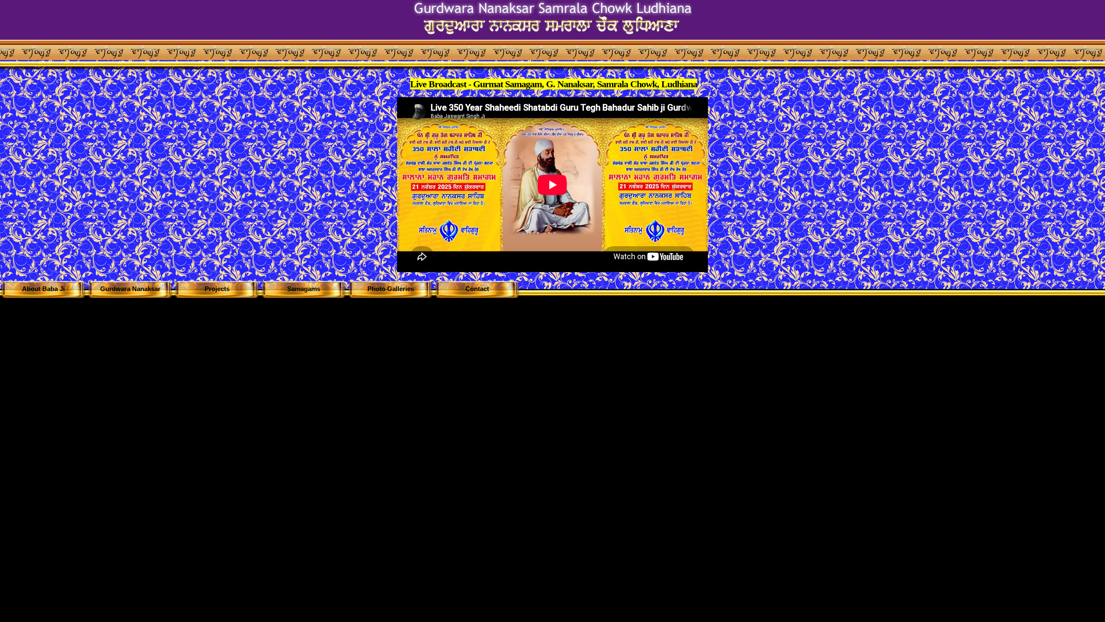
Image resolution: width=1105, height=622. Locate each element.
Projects (217, 288)
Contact (477, 288)
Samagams (303, 288)
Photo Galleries (390, 288)
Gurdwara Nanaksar (130, 288)
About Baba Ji (43, 288)
